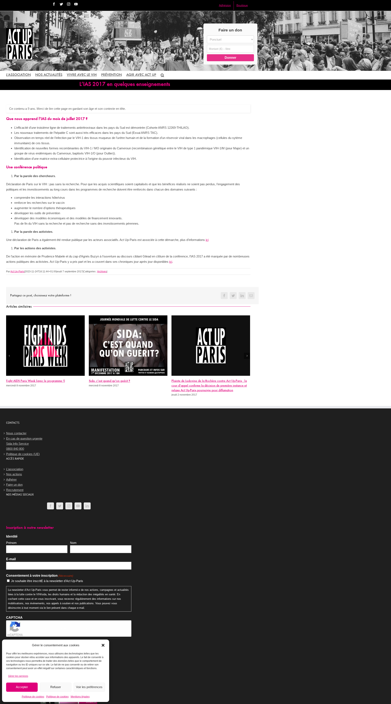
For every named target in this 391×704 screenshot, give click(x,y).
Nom (73, 542)
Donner (230, 57)
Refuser (55, 687)
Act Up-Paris (17, 271)
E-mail (11, 559)
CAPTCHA (14, 617)
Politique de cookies (33, 696)
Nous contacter (16, 433)
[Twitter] (59, 505)
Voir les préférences (89, 687)
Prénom (11, 542)
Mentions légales (80, 696)
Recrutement (14, 490)
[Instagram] (68, 505)
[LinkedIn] (87, 505)
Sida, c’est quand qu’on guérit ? (109, 381)
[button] (103, 645)
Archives (102, 271)
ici (207, 240)
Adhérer (11, 479)
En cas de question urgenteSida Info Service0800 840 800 (24, 444)
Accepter (22, 687)
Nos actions (14, 474)
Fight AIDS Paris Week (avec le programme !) (35, 381)
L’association (14, 469)
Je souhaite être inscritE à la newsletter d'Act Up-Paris (47, 581)
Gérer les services (18, 676)
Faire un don (14, 484)
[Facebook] (50, 505)
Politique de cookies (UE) (23, 454)
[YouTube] (78, 505)
